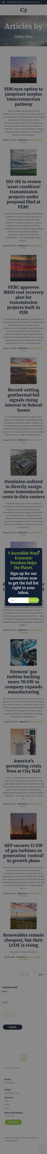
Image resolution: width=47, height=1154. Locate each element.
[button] (39, 551)
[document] (23, 577)
